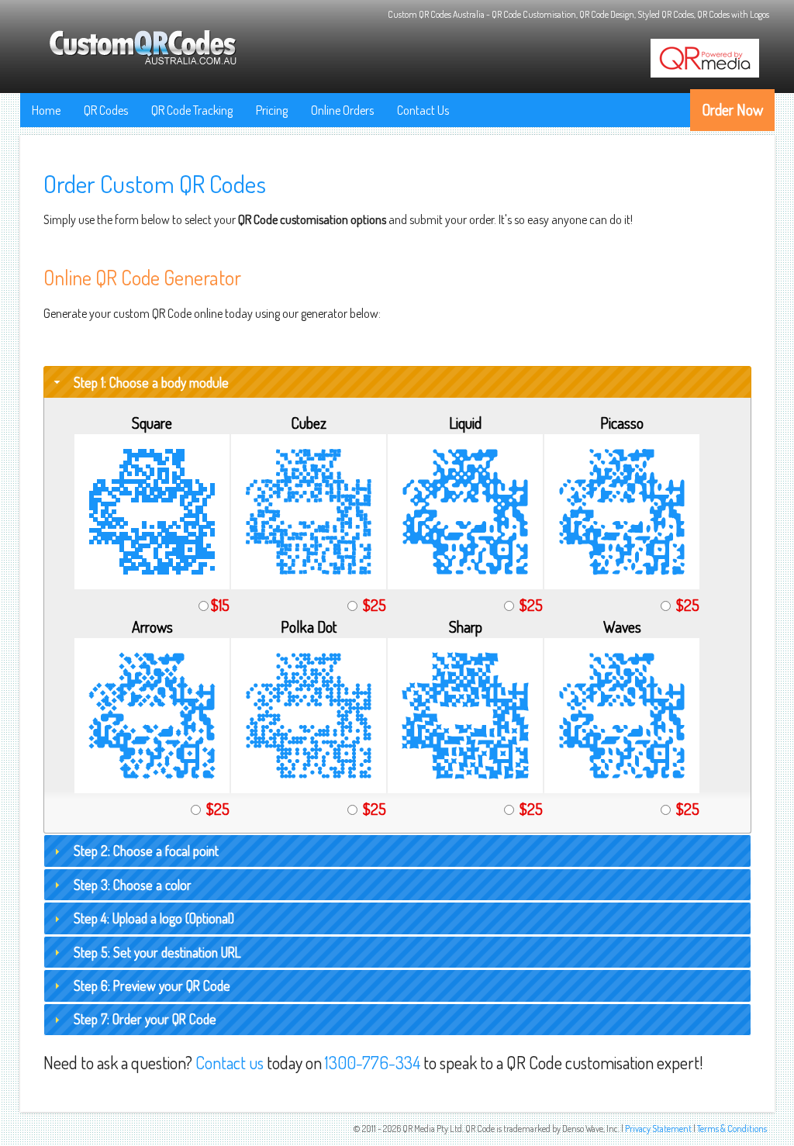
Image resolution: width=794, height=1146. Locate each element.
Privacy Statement (658, 1128)
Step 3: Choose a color (133, 884)
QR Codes (106, 110)
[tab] (397, 382)
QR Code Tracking (192, 110)
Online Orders (342, 110)
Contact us (229, 1062)
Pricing (272, 110)
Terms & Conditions (732, 1128)
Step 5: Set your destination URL (157, 952)
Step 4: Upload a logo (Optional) (154, 918)
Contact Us (423, 110)
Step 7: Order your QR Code (145, 1018)
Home (46, 110)
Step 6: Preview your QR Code (152, 985)
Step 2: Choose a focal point (146, 850)
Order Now (732, 109)
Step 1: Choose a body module (151, 382)
